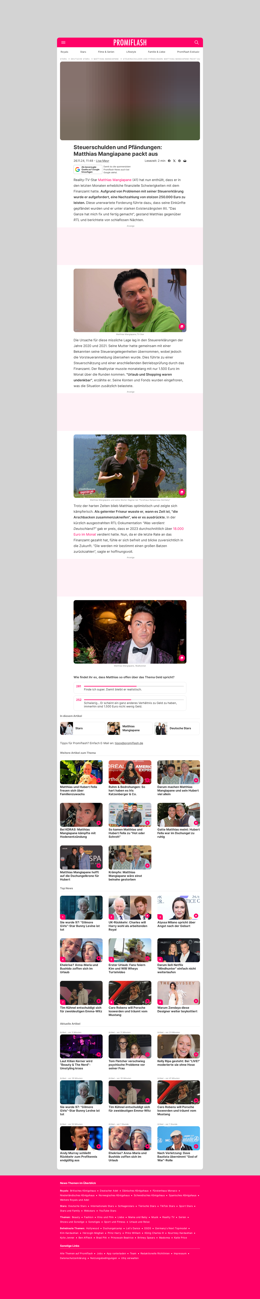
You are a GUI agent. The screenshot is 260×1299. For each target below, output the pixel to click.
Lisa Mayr (102, 161)
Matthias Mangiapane (115, 180)
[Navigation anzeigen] (63, 42)
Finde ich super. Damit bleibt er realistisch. (113, 689)
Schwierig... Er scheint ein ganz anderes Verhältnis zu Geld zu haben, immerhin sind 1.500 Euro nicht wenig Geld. (130, 704)
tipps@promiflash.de (129, 743)
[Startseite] (130, 42)
